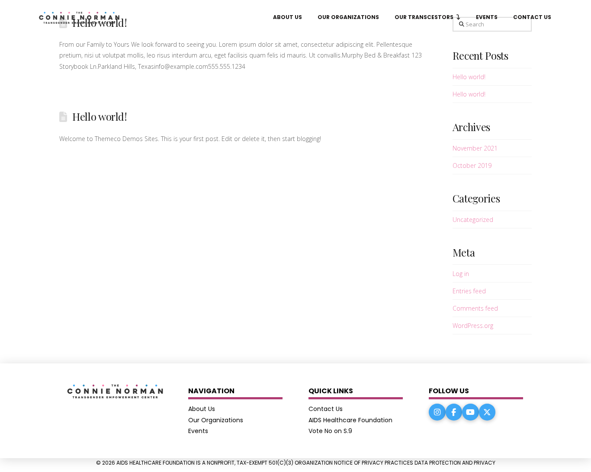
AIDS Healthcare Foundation (350, 420)
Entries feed (469, 291)
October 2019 (472, 165)
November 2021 (475, 148)
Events (198, 431)
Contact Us (325, 409)
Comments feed (475, 308)
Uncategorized (473, 219)
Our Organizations (215, 420)
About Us (201, 409)
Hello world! (99, 116)
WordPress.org (473, 325)
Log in (461, 274)
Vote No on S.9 (330, 431)
